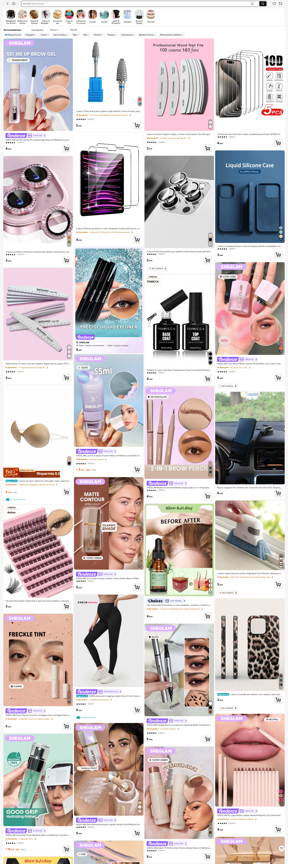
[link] (274, 3)
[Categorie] (14, 3)
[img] (38, 473)
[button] (8, 3)
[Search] (262, 3)
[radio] (11, 16)
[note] (16, 499)
